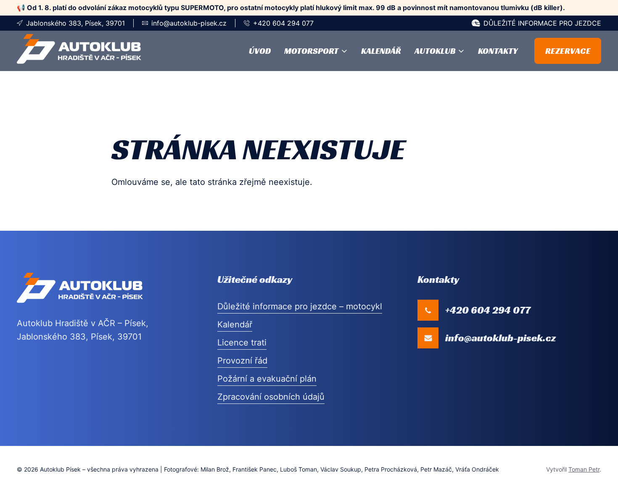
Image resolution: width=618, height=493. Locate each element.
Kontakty (498, 50)
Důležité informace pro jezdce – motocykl (299, 306)
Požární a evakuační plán (267, 379)
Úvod (260, 50)
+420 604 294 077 (283, 23)
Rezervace (568, 50)
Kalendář (381, 50)
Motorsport (311, 50)
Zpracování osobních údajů (271, 397)
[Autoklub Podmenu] (461, 51)
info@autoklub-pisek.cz (189, 23)
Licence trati (242, 342)
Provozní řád (242, 361)
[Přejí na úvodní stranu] (79, 51)
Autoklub (435, 50)
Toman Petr (584, 469)
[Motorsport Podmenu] (344, 51)
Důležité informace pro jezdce (542, 23)
